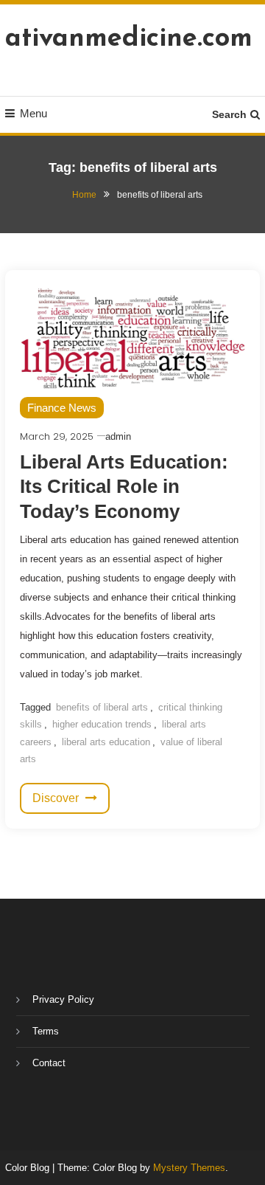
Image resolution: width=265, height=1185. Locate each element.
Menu (33, 113)
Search (229, 114)
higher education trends (102, 724)
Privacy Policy (63, 999)
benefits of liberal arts (102, 707)
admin (118, 436)
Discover (57, 798)
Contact (49, 1062)
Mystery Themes (189, 1167)
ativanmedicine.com (128, 39)
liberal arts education (106, 741)
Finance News (61, 407)
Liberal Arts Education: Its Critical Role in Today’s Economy (124, 487)
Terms (45, 1031)
